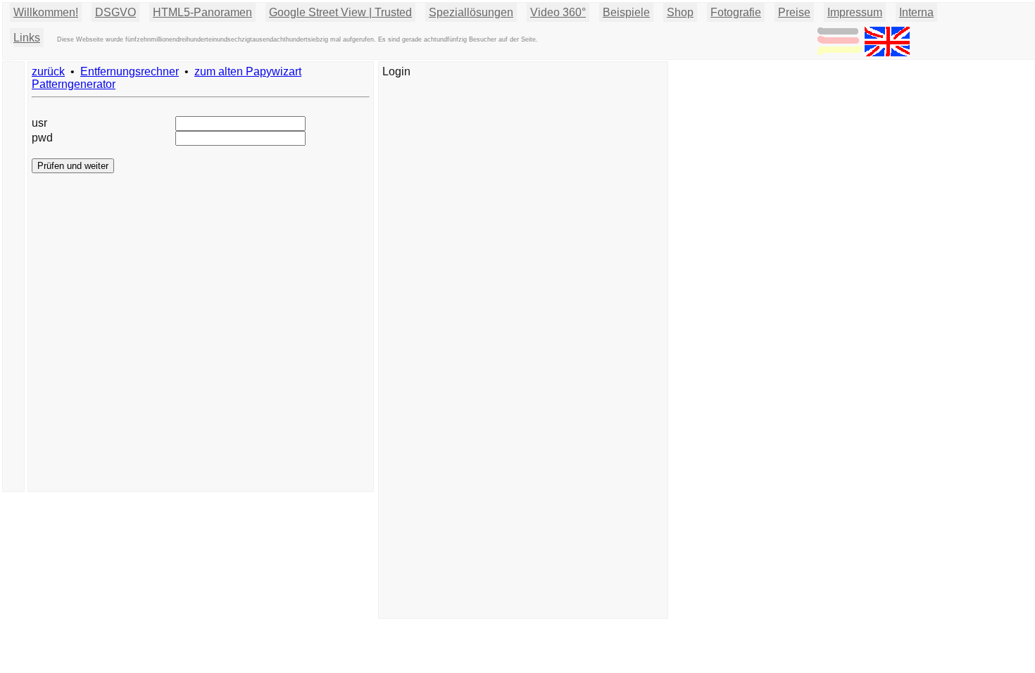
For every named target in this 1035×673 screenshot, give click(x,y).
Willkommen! (45, 12)
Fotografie (735, 12)
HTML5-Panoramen (202, 12)
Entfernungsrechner (129, 71)
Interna (916, 12)
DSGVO (115, 12)
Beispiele (626, 12)
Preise (794, 12)
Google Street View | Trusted (340, 12)
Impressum (854, 12)
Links (26, 38)
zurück (48, 71)
